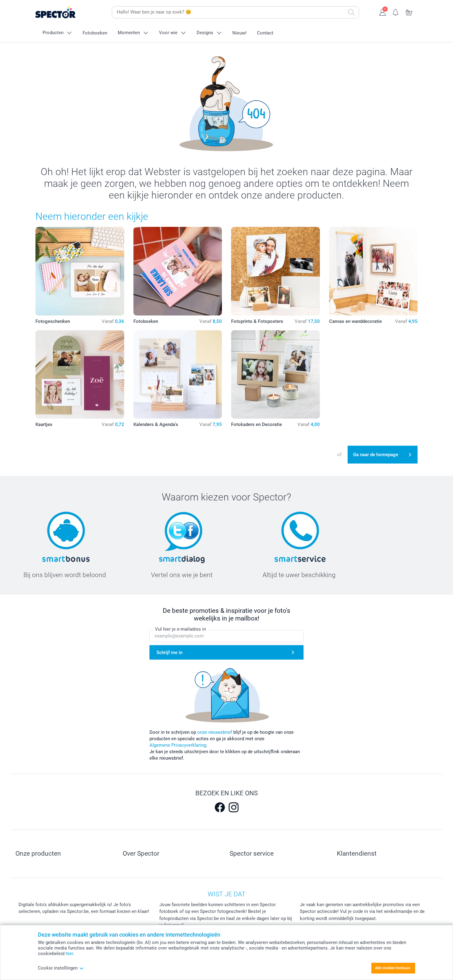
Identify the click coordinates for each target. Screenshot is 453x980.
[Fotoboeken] (177, 271)
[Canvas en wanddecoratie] (373, 271)
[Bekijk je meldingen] (395, 11)
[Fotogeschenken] (79, 271)
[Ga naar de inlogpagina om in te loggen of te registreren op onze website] (382, 11)
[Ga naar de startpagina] (65, 12)
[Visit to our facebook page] (219, 807)
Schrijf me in (169, 652)
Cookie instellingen (58, 968)
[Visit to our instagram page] (233, 807)
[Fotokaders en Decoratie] (275, 374)
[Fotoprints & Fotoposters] (275, 271)
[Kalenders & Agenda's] (177, 374)
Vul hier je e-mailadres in (180, 629)
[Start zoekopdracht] (351, 12)
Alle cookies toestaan (392, 968)
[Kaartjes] (79, 374)
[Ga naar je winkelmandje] (409, 11)
